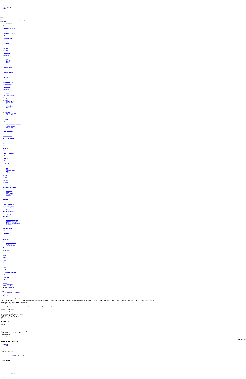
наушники (25, 358)
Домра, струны (9, 104)
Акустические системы (9, 187)
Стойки (7, 91)
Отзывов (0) (5, 295)
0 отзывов (14, 355)
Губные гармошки (10, 122)
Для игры (8, 60)
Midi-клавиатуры (8, 82)
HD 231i (17, 358)
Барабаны (6, 143)
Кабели (5, 267)
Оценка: (2, 332)
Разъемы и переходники (9, 272)
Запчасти (8, 61)
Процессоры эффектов (11, 209)
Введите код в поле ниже (7, 336)
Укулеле (5, 48)
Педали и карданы (8, 153)
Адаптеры (6, 277)
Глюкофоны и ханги (10, 101)
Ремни (7, 59)
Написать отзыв (20, 355)
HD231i (21, 358)
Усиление (5, 199)
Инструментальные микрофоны (13, 223)
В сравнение (8, 352)
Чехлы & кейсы (9, 57)
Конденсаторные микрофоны (12, 221)
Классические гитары (9, 28)
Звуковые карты (7, 228)
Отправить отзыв (241, 339)
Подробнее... (8, 62)
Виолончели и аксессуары (11, 115)
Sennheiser (12, 358)
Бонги (7, 169)
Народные (6, 98)
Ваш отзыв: (3, 329)
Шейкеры (8, 171)
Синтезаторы (7, 77)
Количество (3, 351)
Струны (7, 56)
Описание (5, 294)
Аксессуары (6, 53)
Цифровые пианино (8, 67)
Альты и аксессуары (10, 114)
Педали (7, 93)
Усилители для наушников (11, 236)
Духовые (5, 119)
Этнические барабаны (10, 170)
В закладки (3, 352)
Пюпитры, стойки (8, 131)
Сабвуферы (8, 195)
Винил (5, 252)
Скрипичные (6, 109)
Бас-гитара (6, 43)
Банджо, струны (9, 106)
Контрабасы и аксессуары (11, 116)
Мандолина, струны (10, 103)
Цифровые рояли (8, 72)
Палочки (5, 180)
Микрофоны (6, 216)
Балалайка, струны (10, 102)
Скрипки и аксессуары (11, 113)
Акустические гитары (9, 33)
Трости (7, 125)
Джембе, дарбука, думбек (11, 166)
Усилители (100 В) (10, 244)
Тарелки (5, 148)
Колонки (7, 192)
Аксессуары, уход (9, 127)
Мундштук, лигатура (10, 126)
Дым (4, 260)
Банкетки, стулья (9, 90)
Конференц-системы (10, 245)
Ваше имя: (3, 324)
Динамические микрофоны (12, 220)
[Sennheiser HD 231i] (12, 287)
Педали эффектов (9, 207)
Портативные (9, 191)
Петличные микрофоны (11, 222)
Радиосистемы (9, 224)
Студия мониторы (10, 194)
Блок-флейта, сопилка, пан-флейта (13, 124)
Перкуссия (6, 163)
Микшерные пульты (9, 211)
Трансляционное (7, 239)
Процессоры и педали (9, 204)
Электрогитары (7, 38)
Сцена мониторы (9, 193)
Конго (7, 168)
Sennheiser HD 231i (6, 358)
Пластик (5, 158)
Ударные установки (8, 138)
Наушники (6, 233)
